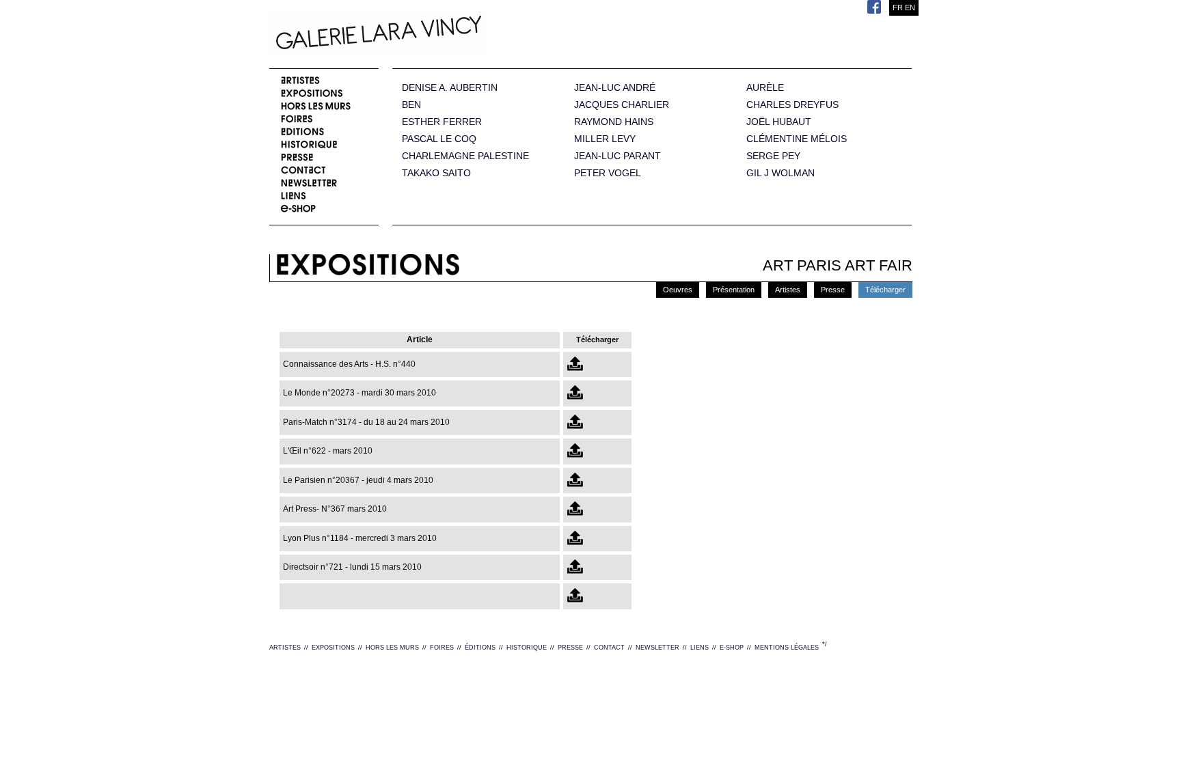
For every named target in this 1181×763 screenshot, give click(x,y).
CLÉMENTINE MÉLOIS (796, 139)
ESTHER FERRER (442, 121)
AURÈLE (765, 87)
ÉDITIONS (480, 647)
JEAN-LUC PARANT (617, 156)
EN (910, 7)
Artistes (787, 290)
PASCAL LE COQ (439, 139)
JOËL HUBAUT (778, 121)
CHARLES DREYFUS (792, 104)
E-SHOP (732, 647)
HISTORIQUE (526, 647)
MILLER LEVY (605, 139)
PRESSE (570, 647)
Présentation (734, 290)
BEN (411, 104)
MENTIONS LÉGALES (787, 647)
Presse (833, 290)
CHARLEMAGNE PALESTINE (465, 156)
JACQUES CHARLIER (621, 104)
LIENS (699, 647)
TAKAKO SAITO (436, 173)
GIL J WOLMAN (780, 173)
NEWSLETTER (657, 647)
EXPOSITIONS (333, 647)
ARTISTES (285, 647)
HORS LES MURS (392, 647)
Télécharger (885, 290)
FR (898, 7)
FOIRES (442, 647)
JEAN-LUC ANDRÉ (614, 87)
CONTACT (609, 647)
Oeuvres (677, 290)
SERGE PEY (773, 156)
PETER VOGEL (607, 173)
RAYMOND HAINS (613, 121)
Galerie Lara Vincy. (447, 34)
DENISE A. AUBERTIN (450, 87)
